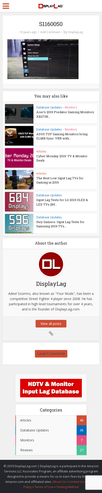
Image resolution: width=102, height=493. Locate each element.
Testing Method (67, 487)
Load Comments (51, 354)
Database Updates (49, 107)
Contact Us (76, 482)
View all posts (51, 323)
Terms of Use (44, 487)
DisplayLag (75, 32)
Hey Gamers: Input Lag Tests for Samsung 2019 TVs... (60, 224)
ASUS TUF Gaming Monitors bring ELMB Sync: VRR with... (62, 136)
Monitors (71, 107)
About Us (59, 482)
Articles (41, 151)
